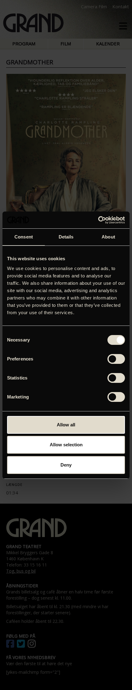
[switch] (116, 359)
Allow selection (66, 444)
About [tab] (108, 236)
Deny (66, 464)
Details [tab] (66, 236)
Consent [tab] (23, 236)
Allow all (66, 424)
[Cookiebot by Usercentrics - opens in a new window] (98, 220)
